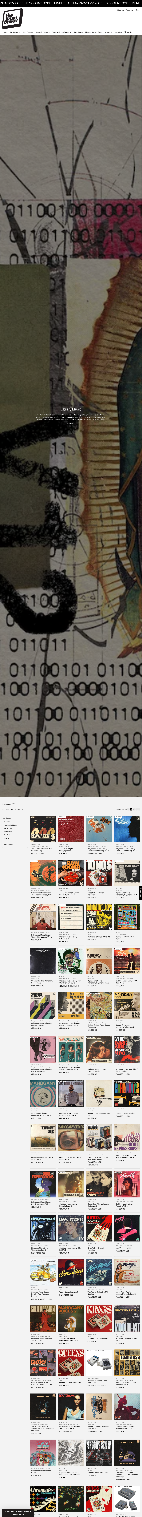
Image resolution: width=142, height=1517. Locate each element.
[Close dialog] (112, 731)
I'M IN (93, 776)
